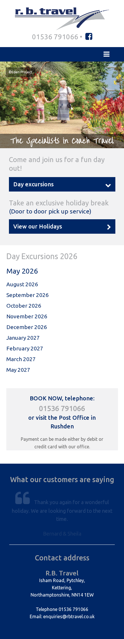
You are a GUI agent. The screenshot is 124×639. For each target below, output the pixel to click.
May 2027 (18, 370)
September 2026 (27, 295)
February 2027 (24, 348)
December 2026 (26, 327)
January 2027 (23, 338)
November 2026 (26, 316)
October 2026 (23, 305)
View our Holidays (37, 226)
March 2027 (21, 359)
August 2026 (22, 284)
